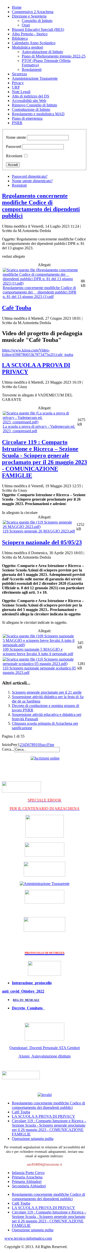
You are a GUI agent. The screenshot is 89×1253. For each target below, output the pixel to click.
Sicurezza (19, 74)
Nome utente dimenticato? (32, 181)
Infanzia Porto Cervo (28, 1173)
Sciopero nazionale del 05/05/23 (42, 542)
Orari (26, 25)
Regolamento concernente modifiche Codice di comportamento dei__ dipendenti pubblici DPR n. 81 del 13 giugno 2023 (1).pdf (39, 292)
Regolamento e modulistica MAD (38, 114)
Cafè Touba (16, 308)
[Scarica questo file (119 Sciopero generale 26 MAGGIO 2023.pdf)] (39, 527)
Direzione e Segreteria (29, 16)
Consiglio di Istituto (37, 21)
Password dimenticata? (29, 176)
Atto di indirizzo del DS (30, 96)
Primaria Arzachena (27, 1177)
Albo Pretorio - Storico (29, 34)
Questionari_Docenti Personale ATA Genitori (44, 1048)
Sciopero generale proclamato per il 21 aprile (47, 692)
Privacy (18, 83)
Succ (43, 745)
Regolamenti (32, 69)
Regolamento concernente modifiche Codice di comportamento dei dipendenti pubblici (41, 206)
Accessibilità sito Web (29, 100)
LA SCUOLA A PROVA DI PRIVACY (43, 1116)
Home (17, 7)
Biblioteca (20, 38)
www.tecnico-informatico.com (28, 1238)
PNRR (17, 123)
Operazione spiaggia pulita (32, 1138)
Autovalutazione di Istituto (42, 52)
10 (38, 745)
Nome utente (16, 137)
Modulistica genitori (27, 47)
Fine (50, 745)
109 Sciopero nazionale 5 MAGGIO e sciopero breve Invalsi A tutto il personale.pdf (38, 651)
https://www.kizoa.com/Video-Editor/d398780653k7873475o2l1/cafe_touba (37, 352)
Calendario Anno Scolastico (33, 43)
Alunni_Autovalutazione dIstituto (45, 1056)
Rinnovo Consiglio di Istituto (34, 105)
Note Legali (21, 92)
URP (16, 87)
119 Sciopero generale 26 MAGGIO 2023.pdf (39, 531)
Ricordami (14, 156)
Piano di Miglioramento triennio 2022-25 (54, 56)
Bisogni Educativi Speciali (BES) (38, 29)
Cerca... (8, 749)
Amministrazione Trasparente (35, 78)
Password (13, 146)
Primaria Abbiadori (27, 1181)
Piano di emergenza (27, 118)
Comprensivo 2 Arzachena (32, 12)
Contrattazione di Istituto (31, 109)
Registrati (19, 185)
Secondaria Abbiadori (29, 1186)
